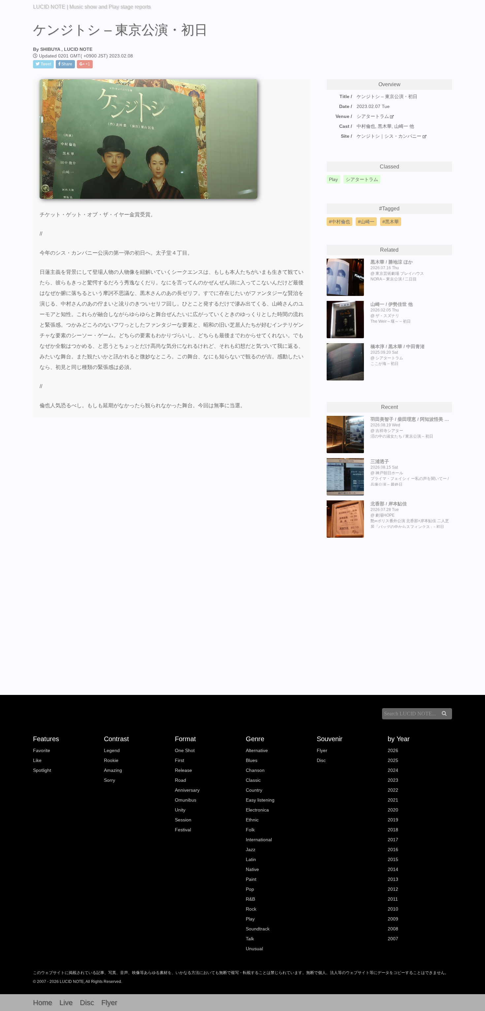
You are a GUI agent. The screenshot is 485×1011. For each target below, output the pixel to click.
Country (254, 790)
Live (66, 1002)
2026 (393, 750)
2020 (393, 809)
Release (183, 770)
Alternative (257, 750)
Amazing (113, 770)
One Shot (185, 750)
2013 (393, 879)
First (179, 760)
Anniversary (187, 790)
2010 (393, 909)
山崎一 (367, 221)
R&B (250, 899)
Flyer (322, 750)
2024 (393, 770)
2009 (393, 918)
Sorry (109, 780)
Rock (251, 909)
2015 (393, 859)
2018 (393, 829)
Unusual (254, 948)
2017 (393, 839)
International (259, 839)
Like (37, 760)
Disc (321, 760)
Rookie (111, 760)
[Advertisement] (389, 606)
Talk (250, 938)
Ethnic (252, 819)
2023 (393, 780)
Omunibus (185, 800)
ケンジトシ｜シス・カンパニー (390, 136)
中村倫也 (341, 221)
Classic (253, 780)
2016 (393, 849)
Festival (183, 829)
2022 (393, 790)
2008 (393, 928)
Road (180, 780)
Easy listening (260, 800)
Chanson (255, 770)
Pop (250, 889)
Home (42, 1002)
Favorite (41, 750)
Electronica (257, 809)
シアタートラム (373, 116)
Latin (251, 859)
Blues (251, 760)
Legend (112, 750)
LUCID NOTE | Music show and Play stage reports (92, 7)
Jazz (250, 849)
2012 (393, 889)
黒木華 (392, 221)
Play (250, 918)
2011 (393, 899)
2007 (393, 938)
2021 (393, 800)
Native (252, 869)
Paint (251, 879)
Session (183, 819)
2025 (393, 760)
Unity (180, 809)
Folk (250, 829)
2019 (393, 819)
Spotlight (42, 770)
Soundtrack (258, 928)
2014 (393, 869)
